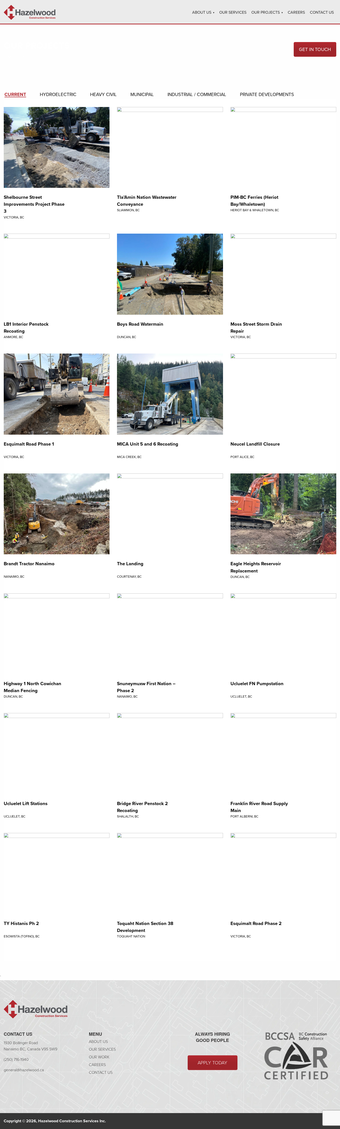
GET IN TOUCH (315, 49)
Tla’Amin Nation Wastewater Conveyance (146, 200)
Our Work (99, 1057)
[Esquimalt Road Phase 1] (57, 394)
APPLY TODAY (212, 1062)
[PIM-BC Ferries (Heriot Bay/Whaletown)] (283, 147)
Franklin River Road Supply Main (259, 807)
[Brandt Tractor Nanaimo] (57, 513)
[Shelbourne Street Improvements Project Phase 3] (57, 147)
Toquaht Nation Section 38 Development (145, 927)
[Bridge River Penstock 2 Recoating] (170, 753)
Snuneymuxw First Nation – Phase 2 (146, 687)
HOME (8, 56)
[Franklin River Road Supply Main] (283, 753)
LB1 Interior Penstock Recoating (26, 327)
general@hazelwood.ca (24, 1070)
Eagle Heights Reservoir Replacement (255, 567)
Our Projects (265, 12)
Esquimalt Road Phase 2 (256, 923)
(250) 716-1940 (16, 1059)
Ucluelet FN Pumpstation (256, 683)
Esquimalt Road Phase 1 (29, 444)
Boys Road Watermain (140, 324)
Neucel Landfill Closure (255, 444)
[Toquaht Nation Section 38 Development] (170, 873)
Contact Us (322, 12)
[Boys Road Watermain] (170, 274)
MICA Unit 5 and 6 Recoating (147, 444)
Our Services (232, 12)
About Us (201, 12)
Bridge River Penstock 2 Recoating (142, 807)
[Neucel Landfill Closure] (283, 394)
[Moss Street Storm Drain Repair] (283, 274)
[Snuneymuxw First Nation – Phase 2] (170, 633)
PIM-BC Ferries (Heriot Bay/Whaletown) (254, 200)
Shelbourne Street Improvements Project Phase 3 (34, 204)
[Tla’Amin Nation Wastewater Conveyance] (170, 147)
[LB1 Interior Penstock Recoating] (57, 274)
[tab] (15, 94)
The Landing (130, 563)
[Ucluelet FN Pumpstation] (283, 633)
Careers (296, 12)
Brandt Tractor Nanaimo (29, 563)
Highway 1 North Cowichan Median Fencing (32, 687)
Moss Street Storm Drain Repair (256, 327)
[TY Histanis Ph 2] (57, 873)
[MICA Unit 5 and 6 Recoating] (170, 394)
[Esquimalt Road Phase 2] (283, 873)
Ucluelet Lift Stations (26, 803)
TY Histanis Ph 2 (21, 923)
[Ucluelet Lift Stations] (57, 753)
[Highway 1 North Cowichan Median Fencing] (57, 633)
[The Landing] (170, 513)
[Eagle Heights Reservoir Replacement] (283, 513)
